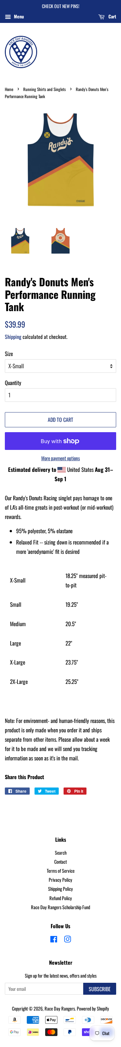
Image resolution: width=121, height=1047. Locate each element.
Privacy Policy (60, 879)
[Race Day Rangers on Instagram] (67, 940)
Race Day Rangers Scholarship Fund (60, 907)
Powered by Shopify (93, 1008)
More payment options (60, 458)
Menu (18, 16)
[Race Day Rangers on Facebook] (53, 940)
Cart (111, 16)
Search (60, 852)
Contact (60, 861)
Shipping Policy (60, 888)
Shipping (13, 337)
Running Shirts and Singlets (44, 89)
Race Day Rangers (60, 1008)
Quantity (13, 383)
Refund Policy (60, 898)
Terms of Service (61, 870)
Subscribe (100, 989)
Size (9, 354)
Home (9, 89)
